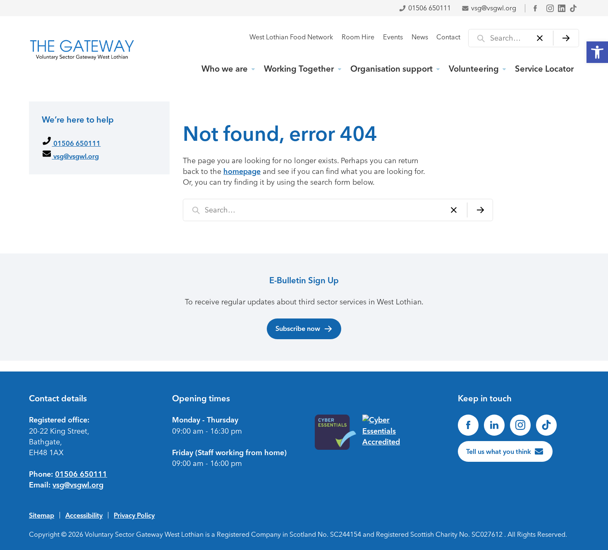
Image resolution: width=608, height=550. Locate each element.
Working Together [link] (299, 69)
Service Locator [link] (544, 69)
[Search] (566, 38)
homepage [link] (242, 171)
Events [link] (393, 37)
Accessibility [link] (84, 515)
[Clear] (540, 38)
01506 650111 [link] (429, 8)
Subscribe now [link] (297, 328)
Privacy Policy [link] (134, 515)
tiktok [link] (573, 8)
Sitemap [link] (41, 515)
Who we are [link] (224, 69)
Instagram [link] (550, 8)
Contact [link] (448, 37)
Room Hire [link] (358, 37)
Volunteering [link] (474, 69)
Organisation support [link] (391, 69)
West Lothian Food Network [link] (291, 37)
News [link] (420, 37)
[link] (597, 52)
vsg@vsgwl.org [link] (493, 8)
